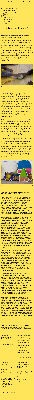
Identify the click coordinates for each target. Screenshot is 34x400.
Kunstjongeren (8, 16)
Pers (18, 378)
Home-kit (6, 23)
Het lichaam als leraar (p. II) (12, 10)
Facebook (4, 364)
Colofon (19, 381)
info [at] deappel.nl (7, 344)
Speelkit (5, 14)
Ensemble (6, 21)
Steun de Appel (22, 380)
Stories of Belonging (10, 12)
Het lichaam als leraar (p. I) (12, 9)
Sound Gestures (8, 18)
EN (29, 2)
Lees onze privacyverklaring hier (24, 356)
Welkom (19, 376)
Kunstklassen (7, 20)
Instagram (4, 363)
